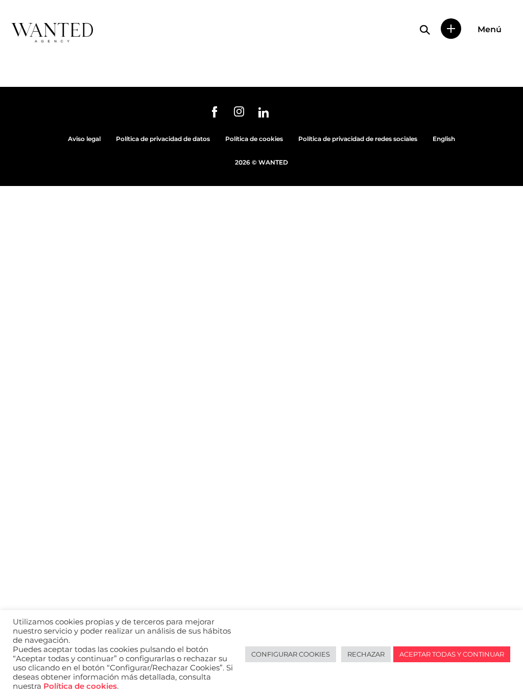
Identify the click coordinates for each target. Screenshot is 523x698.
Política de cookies (254, 139)
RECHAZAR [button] (366, 654)
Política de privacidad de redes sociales (357, 139)
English (444, 139)
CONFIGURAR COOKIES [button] (290, 654)
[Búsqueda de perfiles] (425, 29)
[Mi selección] (451, 28)
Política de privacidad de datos (163, 139)
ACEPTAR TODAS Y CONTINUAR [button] (451, 654)
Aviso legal (84, 139)
